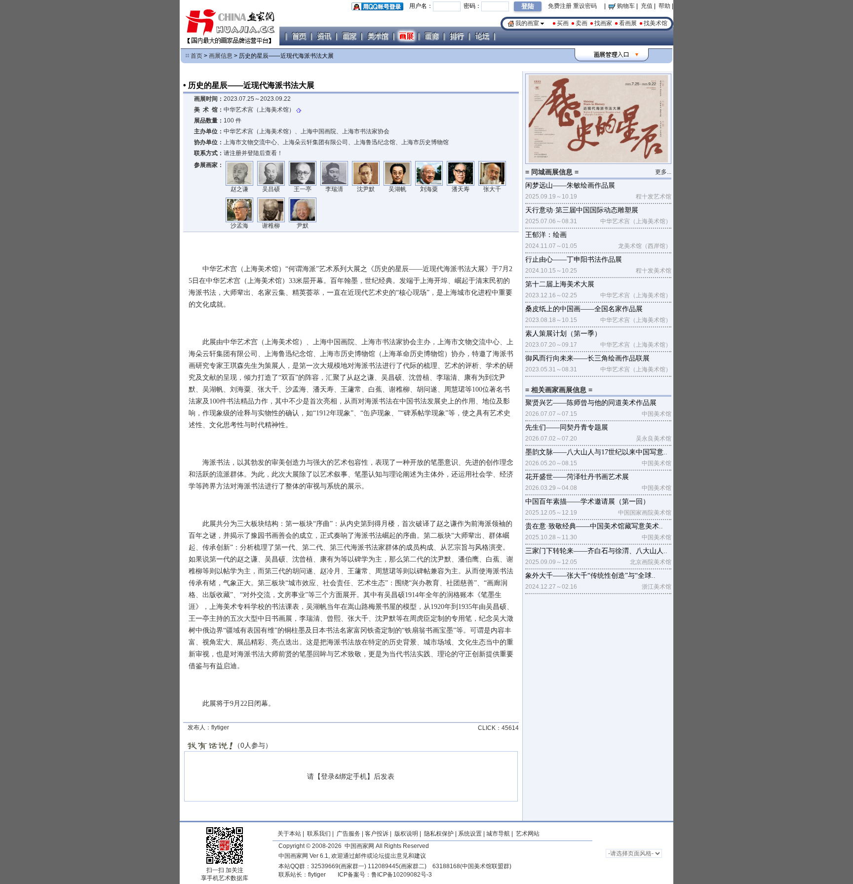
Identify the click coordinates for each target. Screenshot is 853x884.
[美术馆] (377, 36)
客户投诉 (376, 833)
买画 (563, 23)
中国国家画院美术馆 (644, 512)
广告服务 (348, 833)
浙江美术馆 (656, 586)
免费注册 (560, 5)
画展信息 (221, 55)
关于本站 (289, 833)
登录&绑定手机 (344, 776)
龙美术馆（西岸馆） (644, 245)
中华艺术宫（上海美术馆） (259, 109)
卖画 (581, 23)
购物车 (625, 5)
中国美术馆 (656, 413)
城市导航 (498, 833)
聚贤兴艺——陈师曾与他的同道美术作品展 (591, 402)
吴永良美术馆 (653, 438)
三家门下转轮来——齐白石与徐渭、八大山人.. (596, 551)
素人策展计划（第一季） (563, 333)
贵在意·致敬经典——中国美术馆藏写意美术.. (594, 526)
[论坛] (482, 36)
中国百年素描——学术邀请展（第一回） (587, 501)
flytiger (317, 874)
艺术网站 (527, 833)
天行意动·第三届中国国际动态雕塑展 (581, 210)
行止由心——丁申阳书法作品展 (573, 259)
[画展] (406, 36)
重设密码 (585, 5)
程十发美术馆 (653, 270)
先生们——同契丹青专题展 (566, 427)
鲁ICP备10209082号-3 (401, 874)
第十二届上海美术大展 (559, 284)
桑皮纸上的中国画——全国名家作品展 (584, 309)
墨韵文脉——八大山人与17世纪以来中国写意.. (596, 452)
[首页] (299, 36)
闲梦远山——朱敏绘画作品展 (570, 185)
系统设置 (470, 833)
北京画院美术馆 (650, 562)
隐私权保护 (439, 833)
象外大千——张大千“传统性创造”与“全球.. (590, 575)
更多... (663, 171)
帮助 (664, 5)
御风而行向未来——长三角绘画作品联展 (587, 358)
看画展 (628, 23)
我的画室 (527, 23)
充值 (647, 5)
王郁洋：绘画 (546, 235)
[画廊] (431, 36)
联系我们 (319, 833)
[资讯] (324, 36)
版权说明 (406, 833)
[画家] (349, 36)
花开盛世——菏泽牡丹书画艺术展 (577, 477)
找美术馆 (655, 23)
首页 (196, 55)
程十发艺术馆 (653, 196)
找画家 (603, 23)
